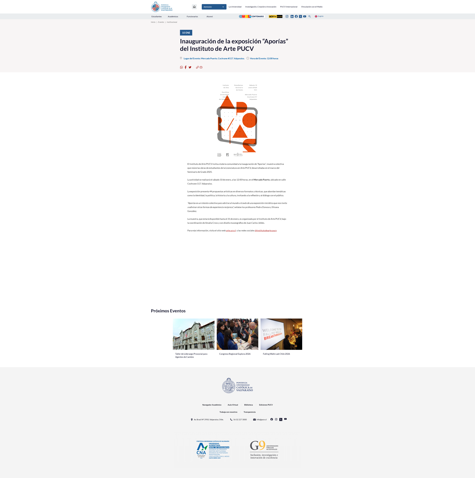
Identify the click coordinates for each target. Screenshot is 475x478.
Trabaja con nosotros (228, 412)
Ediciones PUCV (266, 405)
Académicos (173, 16)
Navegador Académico (211, 405)
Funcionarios (192, 16)
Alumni (210, 16)
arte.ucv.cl (231, 230)
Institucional (172, 22)
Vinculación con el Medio (311, 6)
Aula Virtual (233, 405)
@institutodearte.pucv (266, 230)
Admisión (208, 7)
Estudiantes (157, 16)
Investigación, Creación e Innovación (260, 6)
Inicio (153, 22)
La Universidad (235, 6)
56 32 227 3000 (240, 419)
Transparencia (250, 412)
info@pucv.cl (262, 419)
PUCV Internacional (288, 6)
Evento (161, 22)
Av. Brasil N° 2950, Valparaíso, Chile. (209, 419)
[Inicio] (194, 6)
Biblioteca (248, 405)
